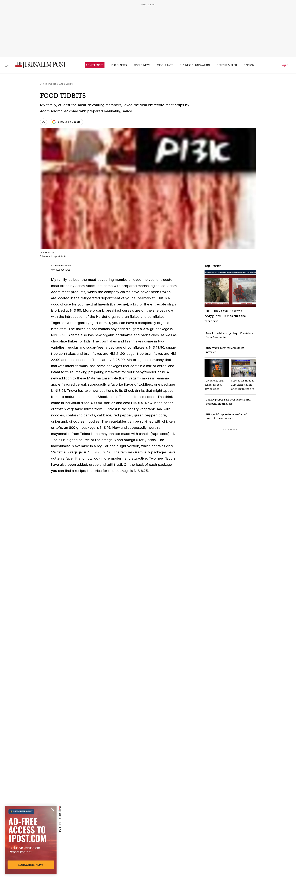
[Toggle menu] (7, 65)
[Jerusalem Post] (38, 65)
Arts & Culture (66, 84)
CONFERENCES (94, 65)
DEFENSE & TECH (227, 65)
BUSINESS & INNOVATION (195, 65)
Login (284, 65)
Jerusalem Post (48, 84)
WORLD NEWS (142, 65)
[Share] (43, 121)
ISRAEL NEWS (119, 65)
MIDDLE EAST (165, 65)
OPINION (249, 65)
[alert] (31, 848)
